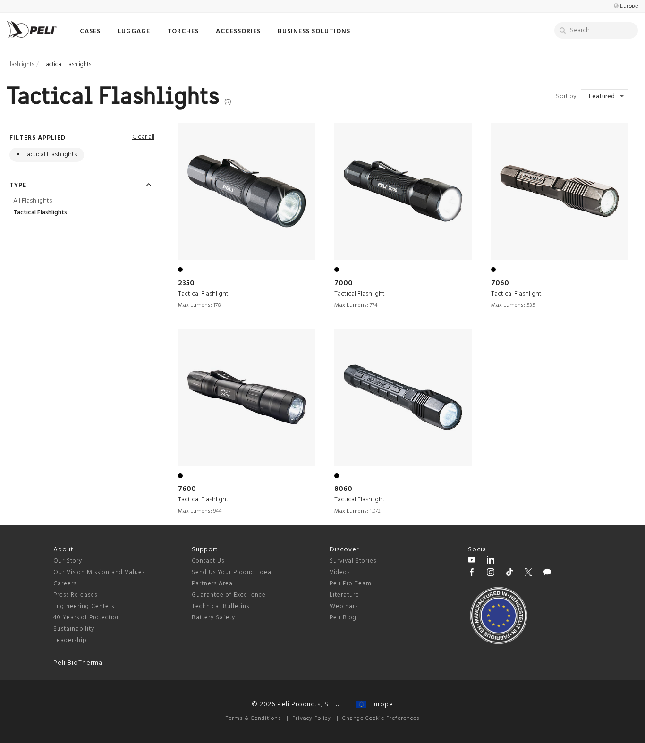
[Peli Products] (471, 573)
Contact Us (208, 561)
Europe (379, 704)
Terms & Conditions (253, 718)
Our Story (67, 561)
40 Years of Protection (86, 618)
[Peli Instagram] (490, 573)
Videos (340, 572)
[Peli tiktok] (509, 573)
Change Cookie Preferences (380, 718)
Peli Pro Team (351, 584)
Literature (344, 595)
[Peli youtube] (471, 561)
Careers (64, 584)
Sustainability (73, 629)
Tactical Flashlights (40, 212)
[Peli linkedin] (490, 561)
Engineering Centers (83, 606)
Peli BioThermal (78, 663)
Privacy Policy (311, 718)
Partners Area (212, 584)
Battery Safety (213, 618)
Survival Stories (353, 561)
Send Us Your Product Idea (232, 572)
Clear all (143, 137)
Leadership (70, 640)
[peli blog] (547, 573)
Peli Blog (343, 618)
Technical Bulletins (220, 606)
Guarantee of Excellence (229, 595)
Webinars (344, 606)
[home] (32, 29)
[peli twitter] (528, 573)
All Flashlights (32, 200)
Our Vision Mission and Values (99, 572)
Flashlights (20, 64)
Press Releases (75, 595)
